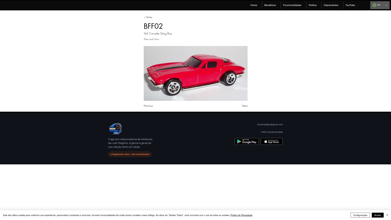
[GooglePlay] (246, 141)
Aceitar (377, 215)
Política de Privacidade (241, 215)
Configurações (360, 215)
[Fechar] (387, 215)
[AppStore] (271, 141)
